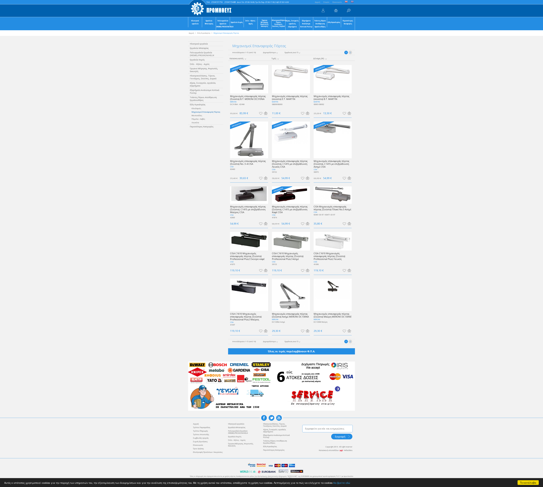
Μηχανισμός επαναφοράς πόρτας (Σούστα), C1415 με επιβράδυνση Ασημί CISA (331, 164)
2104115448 (230, 2)
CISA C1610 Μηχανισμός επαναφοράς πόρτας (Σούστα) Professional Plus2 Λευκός (329, 256)
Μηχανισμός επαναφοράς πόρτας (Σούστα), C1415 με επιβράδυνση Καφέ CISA (290, 209)
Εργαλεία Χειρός (237, 22)
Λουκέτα (195, 122)
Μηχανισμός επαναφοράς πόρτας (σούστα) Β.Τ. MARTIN (331, 97)
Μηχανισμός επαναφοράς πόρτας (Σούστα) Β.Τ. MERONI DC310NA (248, 97)
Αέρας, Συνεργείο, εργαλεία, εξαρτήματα (292, 24)
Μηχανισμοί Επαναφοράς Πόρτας (206, 112)
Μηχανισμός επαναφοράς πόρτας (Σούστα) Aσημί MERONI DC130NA (290, 315)
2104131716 (217, 2)
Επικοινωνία (337, 2)
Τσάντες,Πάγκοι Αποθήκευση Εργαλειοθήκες (320, 24)
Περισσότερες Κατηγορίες (348, 22)
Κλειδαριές (196, 108)
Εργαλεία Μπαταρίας (209, 22)
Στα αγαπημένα (260, 113)
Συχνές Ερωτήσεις (200, 441)
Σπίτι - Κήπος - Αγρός (250, 22)
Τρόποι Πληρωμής (200, 431)
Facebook (264, 418)
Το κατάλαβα (528, 482)
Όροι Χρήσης (198, 448)
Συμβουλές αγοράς (201, 438)
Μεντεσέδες (197, 115)
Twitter (271, 418)
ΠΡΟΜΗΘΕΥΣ (210, 8)
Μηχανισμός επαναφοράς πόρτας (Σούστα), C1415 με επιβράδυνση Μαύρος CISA (248, 209)
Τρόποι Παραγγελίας (201, 427)
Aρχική (317, 2)
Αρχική (191, 33)
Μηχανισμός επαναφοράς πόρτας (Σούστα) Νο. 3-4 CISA (248, 162)
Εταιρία (326, 2)
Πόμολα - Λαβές (198, 119)
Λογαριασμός (323, 10)
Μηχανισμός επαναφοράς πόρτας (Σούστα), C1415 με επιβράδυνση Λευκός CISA (290, 164)
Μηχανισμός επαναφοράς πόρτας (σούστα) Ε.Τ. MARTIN (290, 97)
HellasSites (348, 450)
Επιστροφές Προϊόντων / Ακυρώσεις (208, 452)
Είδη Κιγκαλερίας (334, 22)
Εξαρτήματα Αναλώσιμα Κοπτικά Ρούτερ (306, 24)
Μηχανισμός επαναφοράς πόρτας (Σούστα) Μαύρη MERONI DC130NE (333, 315)
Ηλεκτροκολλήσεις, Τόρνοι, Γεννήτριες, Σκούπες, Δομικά (278, 23)
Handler (348, 10)
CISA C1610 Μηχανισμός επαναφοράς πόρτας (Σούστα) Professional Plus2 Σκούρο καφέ (247, 256)
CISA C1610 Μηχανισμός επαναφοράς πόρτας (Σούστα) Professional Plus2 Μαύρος (246, 316)
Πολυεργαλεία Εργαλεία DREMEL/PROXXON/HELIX (223, 24)
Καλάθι (335, 10)
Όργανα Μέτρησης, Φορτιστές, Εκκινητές (264, 23)
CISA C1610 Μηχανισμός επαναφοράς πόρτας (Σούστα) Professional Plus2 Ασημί (287, 256)
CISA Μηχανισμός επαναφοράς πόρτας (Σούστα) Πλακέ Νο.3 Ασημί (332, 208)
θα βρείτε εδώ (341, 482)
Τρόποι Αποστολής (201, 434)
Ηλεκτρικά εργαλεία (195, 22)
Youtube (279, 418)
